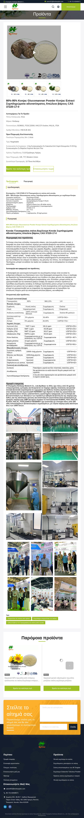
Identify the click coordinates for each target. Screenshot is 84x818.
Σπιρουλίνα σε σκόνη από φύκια (19, 618)
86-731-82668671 (74, 1)
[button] (14, 666)
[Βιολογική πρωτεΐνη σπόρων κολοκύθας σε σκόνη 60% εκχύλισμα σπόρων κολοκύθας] (61, 660)
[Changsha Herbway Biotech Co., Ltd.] (15, 6)
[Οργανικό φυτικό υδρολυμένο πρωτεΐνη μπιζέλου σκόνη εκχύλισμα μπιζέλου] (22, 660)
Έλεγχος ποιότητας (10, 767)
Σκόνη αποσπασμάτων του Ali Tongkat (66, 767)
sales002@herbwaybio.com (55, 1)
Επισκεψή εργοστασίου (11, 763)
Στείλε (73, 727)
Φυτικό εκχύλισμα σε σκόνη (62, 759)
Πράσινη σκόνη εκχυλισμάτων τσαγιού (66, 776)
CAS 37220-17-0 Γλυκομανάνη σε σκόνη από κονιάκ (26, 622)
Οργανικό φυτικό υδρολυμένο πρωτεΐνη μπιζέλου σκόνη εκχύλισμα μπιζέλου (20, 679)
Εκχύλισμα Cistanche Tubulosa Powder (66, 772)
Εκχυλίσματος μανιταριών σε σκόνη (65, 763)
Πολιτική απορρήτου (11, 780)
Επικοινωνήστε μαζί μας (12, 772)
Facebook (10, 806)
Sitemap (6, 776)
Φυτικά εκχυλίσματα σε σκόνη (63, 780)
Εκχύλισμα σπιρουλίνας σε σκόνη (45, 618)
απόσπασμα (71, 7)
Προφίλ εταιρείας (9, 759)
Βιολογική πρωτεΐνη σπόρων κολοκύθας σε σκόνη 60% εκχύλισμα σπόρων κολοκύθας (60, 679)
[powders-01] (34, 52)
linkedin (5, 806)
